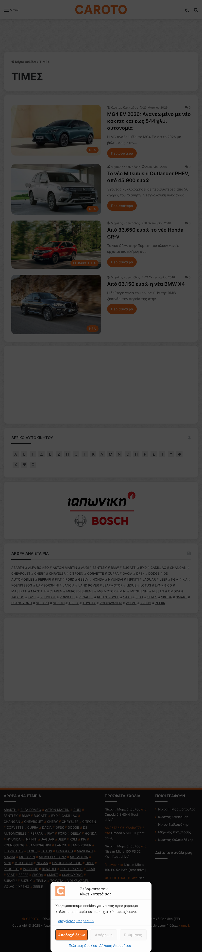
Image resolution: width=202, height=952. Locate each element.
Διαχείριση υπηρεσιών (76, 921)
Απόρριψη (104, 935)
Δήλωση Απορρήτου (115, 945)
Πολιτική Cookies (83, 945)
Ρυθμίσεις (133, 935)
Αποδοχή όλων (71, 935)
